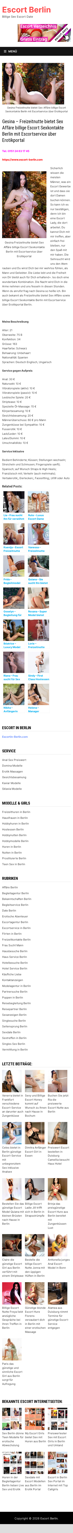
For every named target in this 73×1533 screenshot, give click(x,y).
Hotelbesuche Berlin (15, 962)
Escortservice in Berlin (16, 928)
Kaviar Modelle (11, 783)
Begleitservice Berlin (15, 905)
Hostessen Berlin (13, 829)
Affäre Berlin (10, 887)
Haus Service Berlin (14, 957)
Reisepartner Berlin (14, 1009)
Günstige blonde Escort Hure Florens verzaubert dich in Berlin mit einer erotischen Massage (35, 1320)
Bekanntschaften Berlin (16, 899)
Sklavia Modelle (12, 788)
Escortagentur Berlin (15, 922)
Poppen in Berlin (12, 997)
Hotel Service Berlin (14, 968)
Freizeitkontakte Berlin (16, 939)
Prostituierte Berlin (14, 858)
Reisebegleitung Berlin (16, 1003)
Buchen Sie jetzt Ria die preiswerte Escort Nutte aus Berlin (58, 1103)
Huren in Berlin (11, 846)
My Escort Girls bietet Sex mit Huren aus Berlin (35, 1437)
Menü (12, 51)
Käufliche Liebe (11, 974)
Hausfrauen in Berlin (15, 818)
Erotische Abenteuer (15, 916)
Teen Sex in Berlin (13, 864)
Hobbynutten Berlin (14, 835)
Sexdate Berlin (11, 1032)
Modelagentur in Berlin (16, 986)
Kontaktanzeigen (12, 980)
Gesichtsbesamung (14, 777)
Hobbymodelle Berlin (15, 841)
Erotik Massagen (12, 771)
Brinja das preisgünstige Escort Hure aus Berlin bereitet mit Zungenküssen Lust (58, 1215)
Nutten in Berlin (12, 852)
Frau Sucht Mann (12, 945)
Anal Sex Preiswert (14, 760)
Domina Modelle (12, 765)
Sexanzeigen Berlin (14, 1014)
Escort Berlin (26, 9)
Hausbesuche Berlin (14, 951)
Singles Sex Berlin (13, 1044)
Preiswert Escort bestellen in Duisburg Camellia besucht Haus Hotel (58, 1155)
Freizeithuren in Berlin (16, 812)
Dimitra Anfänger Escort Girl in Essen (35, 1151)
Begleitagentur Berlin (15, 893)
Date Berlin (9, 910)
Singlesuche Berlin (14, 1020)
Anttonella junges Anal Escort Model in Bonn (59, 1263)
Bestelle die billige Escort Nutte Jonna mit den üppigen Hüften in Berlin (35, 1267)
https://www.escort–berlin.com (22, 159)
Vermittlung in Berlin (15, 1049)
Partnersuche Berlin (14, 991)
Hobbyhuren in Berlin (15, 823)
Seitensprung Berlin (14, 1026)
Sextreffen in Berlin (14, 1038)
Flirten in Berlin (12, 933)
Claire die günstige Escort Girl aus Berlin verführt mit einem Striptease (13, 1267)
